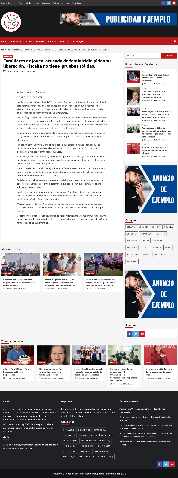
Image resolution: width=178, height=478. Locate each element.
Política (56, 3)
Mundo (145, 241)
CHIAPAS (131, 227)
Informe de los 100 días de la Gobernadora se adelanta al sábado (155, 150)
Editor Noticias (27, 70)
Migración (132, 241)
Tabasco (145, 254)
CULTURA (168, 227)
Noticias (28, 3)
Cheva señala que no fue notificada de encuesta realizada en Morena (153, 94)
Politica (145, 88)
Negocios (132, 247)
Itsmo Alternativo (107, 473)
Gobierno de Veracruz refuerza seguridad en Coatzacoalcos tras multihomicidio (19, 282)
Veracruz (145, 72)
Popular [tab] (139, 64)
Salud (37, 3)
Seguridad (8, 56)
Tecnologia (160, 254)
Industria (65, 3)
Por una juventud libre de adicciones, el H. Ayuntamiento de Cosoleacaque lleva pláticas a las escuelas (124, 375)
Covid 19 (156, 227)
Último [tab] (129, 64)
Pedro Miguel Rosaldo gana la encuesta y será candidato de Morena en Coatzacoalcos (156, 114)
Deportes (46, 3)
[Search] (175, 41)
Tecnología (76, 3)
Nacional (157, 241)
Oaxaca (145, 247)
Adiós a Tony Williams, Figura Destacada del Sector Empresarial (155, 77)
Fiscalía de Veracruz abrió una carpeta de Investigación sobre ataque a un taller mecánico (100, 282)
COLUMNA (143, 227)
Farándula (145, 234)
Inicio (19, 3)
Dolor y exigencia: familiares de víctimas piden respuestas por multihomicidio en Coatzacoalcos (61, 282)
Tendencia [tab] (151, 64)
